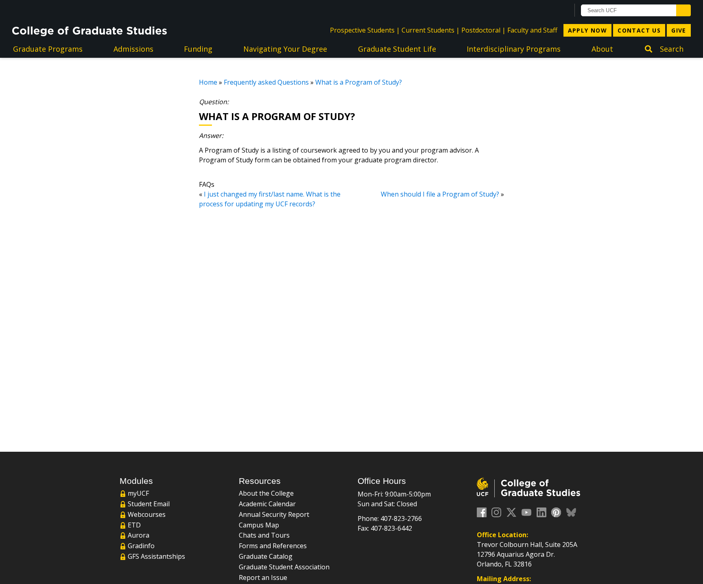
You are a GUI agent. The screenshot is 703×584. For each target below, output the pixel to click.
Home (208, 82)
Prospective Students (362, 30)
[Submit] (683, 10)
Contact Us (639, 30)
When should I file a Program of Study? (440, 194)
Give (678, 30)
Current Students (428, 30)
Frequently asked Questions (266, 82)
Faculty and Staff (532, 30)
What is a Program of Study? (358, 82)
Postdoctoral (480, 30)
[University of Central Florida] (77, 10)
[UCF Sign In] (543, 10)
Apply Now (587, 30)
